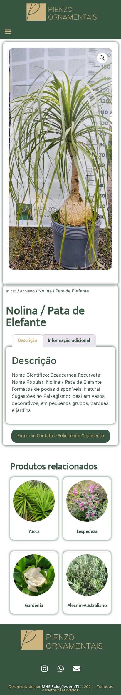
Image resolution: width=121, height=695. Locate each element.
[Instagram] (44, 668)
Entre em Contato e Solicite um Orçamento (60, 436)
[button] (8, 31)
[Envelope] (76, 668)
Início (11, 291)
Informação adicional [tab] (69, 341)
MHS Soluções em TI (60, 686)
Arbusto (27, 291)
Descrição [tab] (27, 341)
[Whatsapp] (60, 668)
